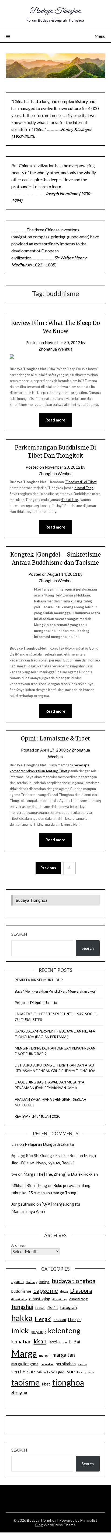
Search (19, 934)
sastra (82, 1364)
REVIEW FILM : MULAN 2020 (37, 1116)
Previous (48, 867)
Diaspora (81, 1290)
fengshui (22, 1306)
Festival (40, 1307)
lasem (63, 1342)
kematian (21, 1342)
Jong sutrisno (23, 1204)
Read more (55, 419)
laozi (52, 1341)
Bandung (31, 1282)
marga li (44, 1355)
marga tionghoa (24, 1363)
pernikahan (66, 1363)
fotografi (68, 1307)
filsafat (52, 1307)
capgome (45, 1290)
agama (17, 1281)
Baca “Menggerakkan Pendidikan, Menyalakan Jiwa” (55, 991)
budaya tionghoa (73, 1280)
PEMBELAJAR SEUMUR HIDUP (39, 980)
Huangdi (74, 1320)
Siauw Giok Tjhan (51, 1372)
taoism (89, 1372)
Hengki (43, 1319)
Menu (100, 36)
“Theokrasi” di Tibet (80, 482)
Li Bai (74, 1342)
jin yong (38, 1331)
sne (71, 1371)
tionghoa (68, 1382)
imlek (20, 1330)
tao (79, 1372)
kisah (40, 1341)
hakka (22, 1318)
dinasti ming (19, 1299)
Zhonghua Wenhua (55, 349)
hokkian (60, 1320)
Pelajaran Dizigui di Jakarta (36, 1002)
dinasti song (60, 1299)
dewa (64, 1291)
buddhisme (21, 1291)
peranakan (47, 1364)
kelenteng (64, 1330)
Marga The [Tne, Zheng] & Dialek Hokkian (60, 1174)
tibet (46, 1384)
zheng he (19, 1392)
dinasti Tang (83, 488)
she (31, 1371)
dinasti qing (39, 1298)
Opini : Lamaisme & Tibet (55, 738)
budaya (44, 1282)
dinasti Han (69, 500)
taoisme (25, 1382)
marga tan (64, 1355)
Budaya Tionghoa (55, 11)
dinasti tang (78, 1299)
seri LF (18, 1371)
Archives (18, 1245)
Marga (24, 1353)
